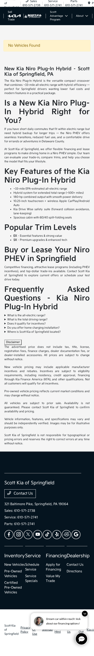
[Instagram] (18, 534)
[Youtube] (37, 534)
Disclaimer (13, 342)
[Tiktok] (47, 534)
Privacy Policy (25, 630)
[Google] (76, 534)
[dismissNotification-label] (85, 613)
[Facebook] (8, 534)
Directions (74, 571)
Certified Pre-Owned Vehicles (13, 587)
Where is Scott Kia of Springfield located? (34, 332)
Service (33, 556)
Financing (56, 556)
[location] (89, 3)
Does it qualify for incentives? (26, 323)
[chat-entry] (81, 639)
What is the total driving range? (27, 319)
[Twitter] (28, 534)
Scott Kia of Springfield (11, 630)
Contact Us (23, 493)
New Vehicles (14, 565)
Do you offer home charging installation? (33, 327)
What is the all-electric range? (26, 315)
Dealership (78, 556)
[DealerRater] (66, 534)
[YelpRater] (56, 534)
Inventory (14, 556)
